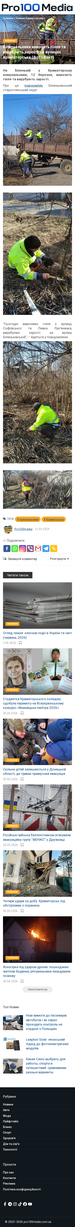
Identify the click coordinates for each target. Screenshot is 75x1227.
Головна (8, 18)
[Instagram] (22, 548)
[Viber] (30, 548)
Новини (10, 40)
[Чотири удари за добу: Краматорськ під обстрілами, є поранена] (37, 873)
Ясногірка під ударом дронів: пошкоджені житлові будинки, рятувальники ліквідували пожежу (36, 971)
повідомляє (33, 85)
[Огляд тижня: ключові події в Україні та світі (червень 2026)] (37, 605)
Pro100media (23, 529)
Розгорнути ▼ (59, 558)
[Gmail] (38, 548)
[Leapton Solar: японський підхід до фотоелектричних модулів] (13, 1044)
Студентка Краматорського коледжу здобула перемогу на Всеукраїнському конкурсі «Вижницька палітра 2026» (33, 703)
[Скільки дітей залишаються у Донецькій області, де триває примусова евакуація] (37, 742)
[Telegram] (45, 548)
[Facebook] (6, 548)
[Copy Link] (53, 548)
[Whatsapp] (14, 548)
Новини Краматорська (29, 18)
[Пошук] (68, 7)
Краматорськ (55, 519)
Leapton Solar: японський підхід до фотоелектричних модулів (47, 1043)
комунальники (29, 519)
